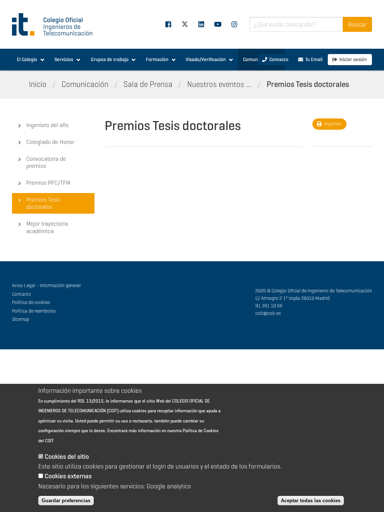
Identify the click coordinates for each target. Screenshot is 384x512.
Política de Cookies (201, 430)
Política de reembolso (34, 311)
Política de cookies (31, 302)
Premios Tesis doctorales (308, 84)
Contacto (21, 294)
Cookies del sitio (67, 456)
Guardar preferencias (66, 500)
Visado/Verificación (206, 59)
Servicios (63, 59)
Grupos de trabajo (110, 59)
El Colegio (27, 59)
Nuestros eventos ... (219, 84)
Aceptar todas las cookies (310, 500)
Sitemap (20, 319)
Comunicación (85, 84)
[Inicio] (55, 24)
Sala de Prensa (147, 84)
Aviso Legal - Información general (46, 285)
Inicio (37, 84)
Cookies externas (68, 476)
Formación (157, 59)
